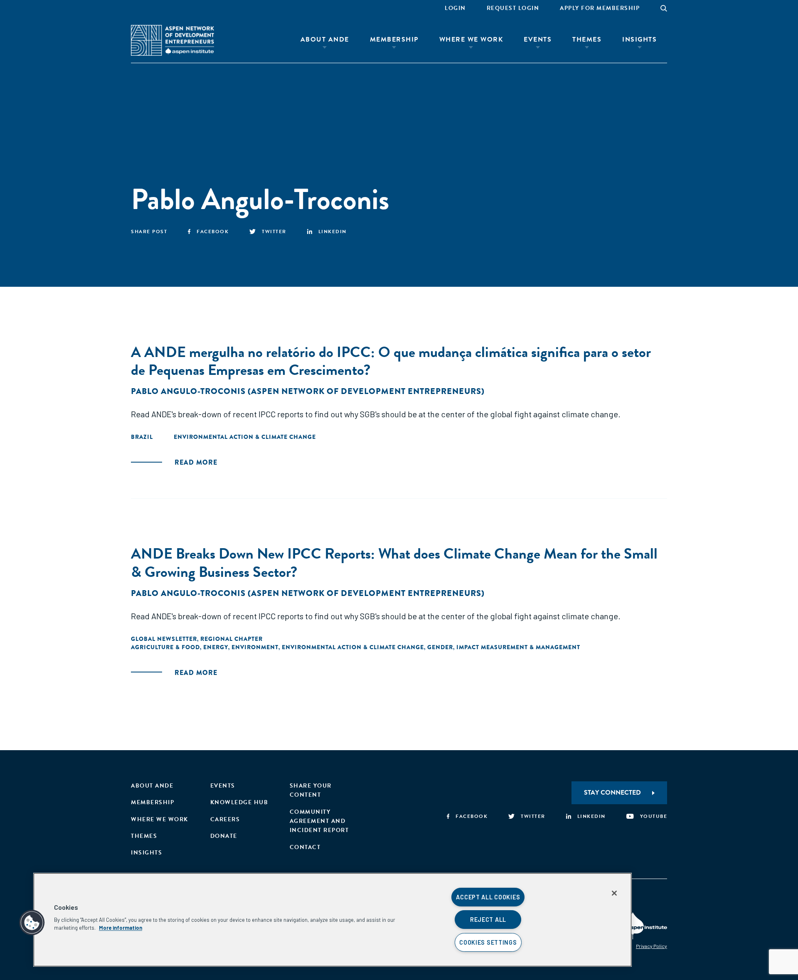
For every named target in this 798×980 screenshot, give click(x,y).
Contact (305, 847)
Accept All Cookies (488, 897)
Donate (223, 836)
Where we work (159, 819)
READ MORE (196, 462)
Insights (639, 39)
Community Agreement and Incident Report (319, 821)
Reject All (488, 919)
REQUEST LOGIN (513, 8)
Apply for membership (600, 8)
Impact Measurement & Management (518, 647)
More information (120, 927)
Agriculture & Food (165, 647)
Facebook (213, 231)
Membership (394, 39)
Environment (255, 647)
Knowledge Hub (239, 802)
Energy (215, 647)
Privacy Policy (651, 946)
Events (538, 39)
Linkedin (332, 231)
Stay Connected (612, 793)
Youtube (653, 816)
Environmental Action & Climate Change (245, 437)
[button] (32, 922)
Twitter (274, 231)
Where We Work (471, 39)
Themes (586, 39)
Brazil (142, 437)
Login (455, 8)
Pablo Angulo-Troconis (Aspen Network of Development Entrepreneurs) (308, 391)
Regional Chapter (231, 639)
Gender (440, 647)
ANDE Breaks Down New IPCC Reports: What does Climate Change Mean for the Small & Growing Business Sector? (394, 562)
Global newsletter (164, 639)
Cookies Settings (488, 942)
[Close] (614, 893)
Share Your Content (311, 790)
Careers (225, 819)
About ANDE (324, 39)
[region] (332, 920)
